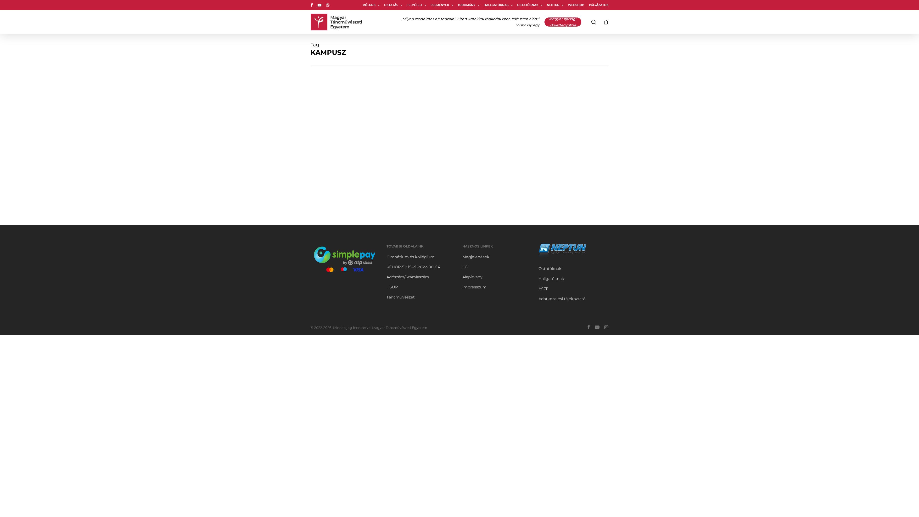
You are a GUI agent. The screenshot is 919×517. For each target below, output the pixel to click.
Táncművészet (401, 297)
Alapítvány (472, 277)
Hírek (322, 164)
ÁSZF (543, 289)
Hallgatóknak (551, 278)
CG (465, 267)
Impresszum (474, 287)
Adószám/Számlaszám (408, 277)
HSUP (392, 287)
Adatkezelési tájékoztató (562, 299)
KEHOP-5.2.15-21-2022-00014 (413, 267)
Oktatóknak (549, 268)
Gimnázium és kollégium (410, 257)
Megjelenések (475, 257)
